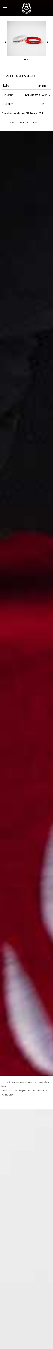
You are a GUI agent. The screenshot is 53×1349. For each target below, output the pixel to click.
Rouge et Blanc (36, 95)
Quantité (8, 104)
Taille (6, 85)
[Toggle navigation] (5, 8)
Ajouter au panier (26, 123)
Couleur (8, 95)
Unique (43, 86)
